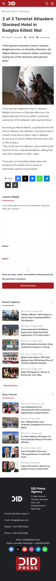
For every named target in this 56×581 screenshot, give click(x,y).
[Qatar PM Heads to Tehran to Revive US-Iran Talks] (10, 372)
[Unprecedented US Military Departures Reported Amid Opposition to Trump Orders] (10, 330)
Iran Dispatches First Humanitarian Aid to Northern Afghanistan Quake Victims (36, 410)
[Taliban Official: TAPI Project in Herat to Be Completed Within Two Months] (10, 315)
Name (5, 246)
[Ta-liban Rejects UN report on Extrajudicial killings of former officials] (10, 437)
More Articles (10, 385)
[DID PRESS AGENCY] (11, 3)
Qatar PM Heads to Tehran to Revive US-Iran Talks (35, 373)
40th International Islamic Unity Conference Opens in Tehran (37, 345)
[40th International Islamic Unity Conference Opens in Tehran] (10, 344)
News (14, 11)
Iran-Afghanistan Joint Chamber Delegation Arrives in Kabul (36, 424)
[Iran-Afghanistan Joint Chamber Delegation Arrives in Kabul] (10, 422)
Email (5, 258)
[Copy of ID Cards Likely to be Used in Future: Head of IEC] (10, 466)
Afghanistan (24, 11)
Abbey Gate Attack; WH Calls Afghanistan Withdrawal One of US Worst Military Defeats (37, 360)
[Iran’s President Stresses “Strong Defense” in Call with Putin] (10, 452)
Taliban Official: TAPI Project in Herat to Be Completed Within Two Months (36, 317)
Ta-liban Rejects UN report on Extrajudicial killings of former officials (36, 439)
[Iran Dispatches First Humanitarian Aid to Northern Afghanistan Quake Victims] (10, 407)
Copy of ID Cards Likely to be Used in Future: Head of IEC (35, 467)
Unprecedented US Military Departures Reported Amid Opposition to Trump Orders (35, 332)
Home (7, 11)
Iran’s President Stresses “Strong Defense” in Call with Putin (35, 454)
